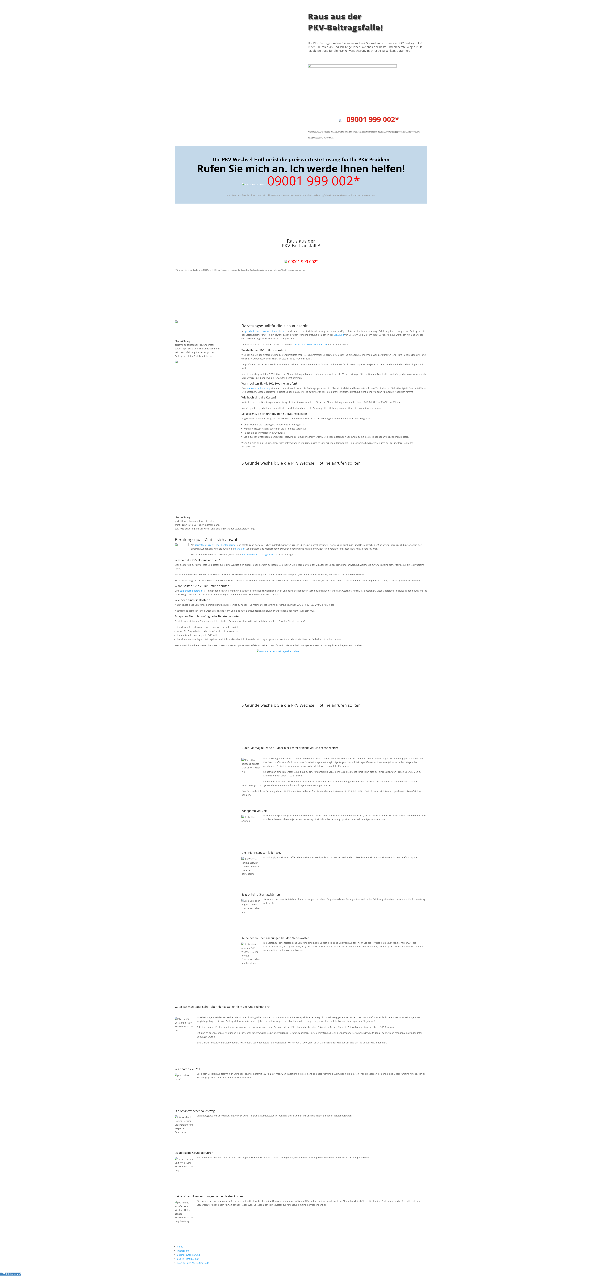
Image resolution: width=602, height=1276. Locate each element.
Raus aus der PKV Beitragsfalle (193, 1262)
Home (180, 1246)
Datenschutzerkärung (188, 1254)
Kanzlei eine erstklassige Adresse (310, 344)
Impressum (183, 1250)
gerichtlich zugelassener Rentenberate (265, 331)
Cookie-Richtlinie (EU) (188, 1258)
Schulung (339, 334)
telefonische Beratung (258, 388)
